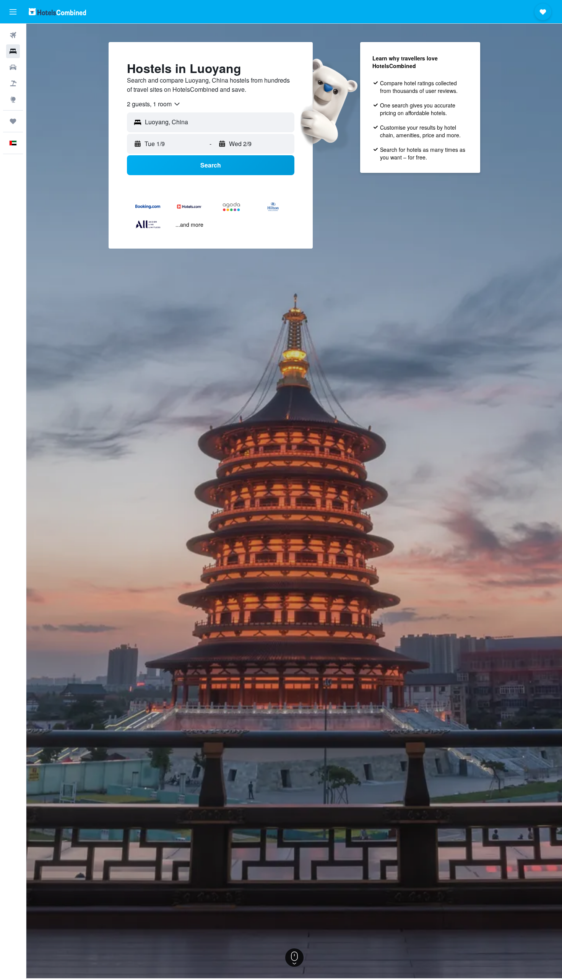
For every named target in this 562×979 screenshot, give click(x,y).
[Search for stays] (13, 51)
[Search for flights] (13, 35)
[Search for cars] (13, 67)
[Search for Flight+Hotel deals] (13, 83)
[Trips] (13, 121)
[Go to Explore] (13, 99)
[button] (13, 11)
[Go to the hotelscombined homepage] (57, 11)
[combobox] (154, 104)
